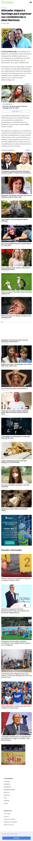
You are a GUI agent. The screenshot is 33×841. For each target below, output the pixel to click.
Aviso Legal (7, 813)
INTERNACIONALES (9, 789)
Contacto (6, 816)
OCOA (5, 798)
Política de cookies (9, 819)
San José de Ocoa (9, 825)
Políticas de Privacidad (10, 822)
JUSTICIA (6, 792)
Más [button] (16, 834)
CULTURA (7, 781)
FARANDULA (7, 787)
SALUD (6, 803)
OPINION (6, 801)
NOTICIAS (4, 8)
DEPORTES (7, 784)
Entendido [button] (16, 838)
